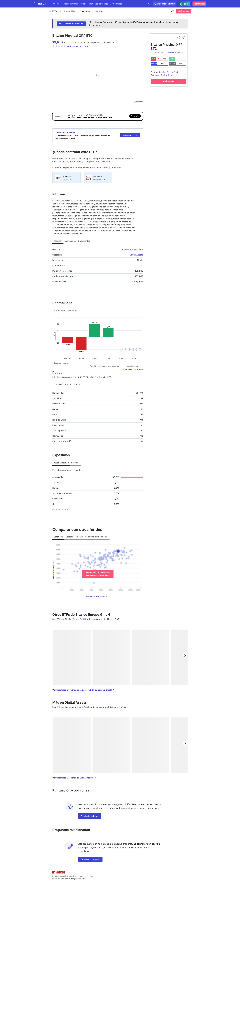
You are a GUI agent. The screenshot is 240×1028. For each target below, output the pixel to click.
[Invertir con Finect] (40, 3)
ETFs (54, 11)
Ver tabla (128, 369)
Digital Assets (136, 255)
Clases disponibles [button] (175, 52)
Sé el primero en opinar (78, 46)
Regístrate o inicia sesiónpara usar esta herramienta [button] (97, 574)
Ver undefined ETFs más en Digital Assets (72, 777)
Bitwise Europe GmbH (132, 249)
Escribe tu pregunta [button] (90, 859)
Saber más (135, 116)
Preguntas (98, 11)
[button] (130, 135)
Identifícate (199, 3)
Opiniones (85, 11)
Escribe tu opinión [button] (89, 816)
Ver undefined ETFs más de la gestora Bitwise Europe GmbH (82, 690)
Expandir (139, 102)
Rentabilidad (70, 11)
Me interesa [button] (183, 11)
